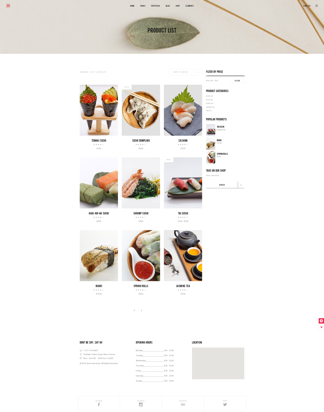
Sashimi (183, 140)
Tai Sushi (183, 213)
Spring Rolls (141, 285)
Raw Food (215, 175)
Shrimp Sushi (140, 213)
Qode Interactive (93, 363)
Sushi (208, 103)
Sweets (209, 107)
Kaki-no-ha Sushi (99, 213)
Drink (208, 96)
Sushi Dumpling (141, 140)
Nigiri (99, 285)
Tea (207, 111)
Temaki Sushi (99, 140)
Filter (237, 80)
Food (208, 100)
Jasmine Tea (183, 285)
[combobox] (185, 72)
